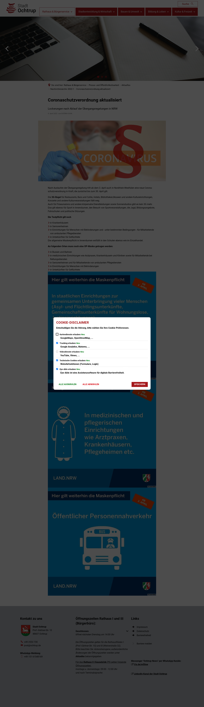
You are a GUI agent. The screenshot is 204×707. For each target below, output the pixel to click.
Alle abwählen (91, 384)
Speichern (139, 384)
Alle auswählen (67, 384)
